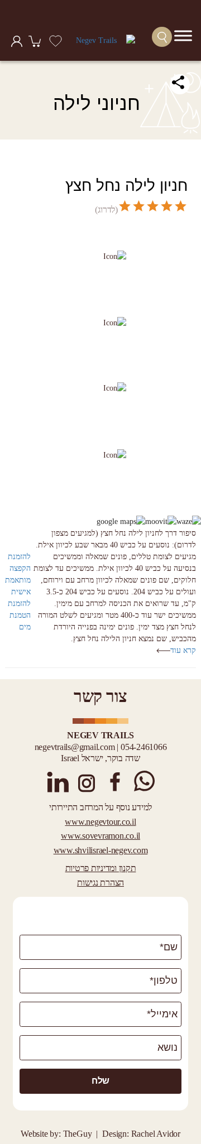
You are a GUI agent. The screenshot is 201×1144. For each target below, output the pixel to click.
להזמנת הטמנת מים (19, 615)
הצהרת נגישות (100, 882)
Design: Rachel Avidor (141, 1133)
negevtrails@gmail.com (75, 747)
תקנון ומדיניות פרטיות (100, 868)
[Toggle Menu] (183, 36)
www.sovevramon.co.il (100, 835)
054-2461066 (143, 747)
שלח (100, 1080)
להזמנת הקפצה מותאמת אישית (18, 574)
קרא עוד (183, 650)
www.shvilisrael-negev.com (101, 850)
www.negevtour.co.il (100, 821)
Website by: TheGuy (56, 1133)
